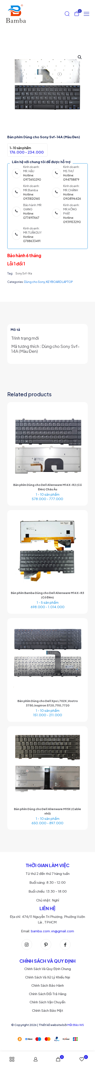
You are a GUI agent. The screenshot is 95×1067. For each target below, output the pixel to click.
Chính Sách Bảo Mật (47, 1010)
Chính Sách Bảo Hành (47, 985)
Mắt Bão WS (75, 1025)
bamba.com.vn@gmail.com (52, 931)
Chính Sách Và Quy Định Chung (47, 968)
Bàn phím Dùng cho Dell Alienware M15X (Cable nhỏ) (47, 811)
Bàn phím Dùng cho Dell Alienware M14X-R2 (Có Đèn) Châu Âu (47, 487)
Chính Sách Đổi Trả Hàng (47, 994)
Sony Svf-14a (23, 273)
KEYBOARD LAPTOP (59, 282)
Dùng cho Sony (34, 282)
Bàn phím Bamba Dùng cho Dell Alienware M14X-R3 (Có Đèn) (47, 595)
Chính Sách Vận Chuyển (47, 1002)
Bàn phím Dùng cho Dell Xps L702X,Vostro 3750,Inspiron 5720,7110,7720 (47, 703)
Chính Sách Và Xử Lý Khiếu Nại (47, 977)
